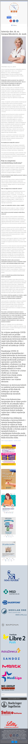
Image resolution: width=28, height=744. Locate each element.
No (16, 742)
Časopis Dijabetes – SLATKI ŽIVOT (12, 440)
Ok (12, 742)
